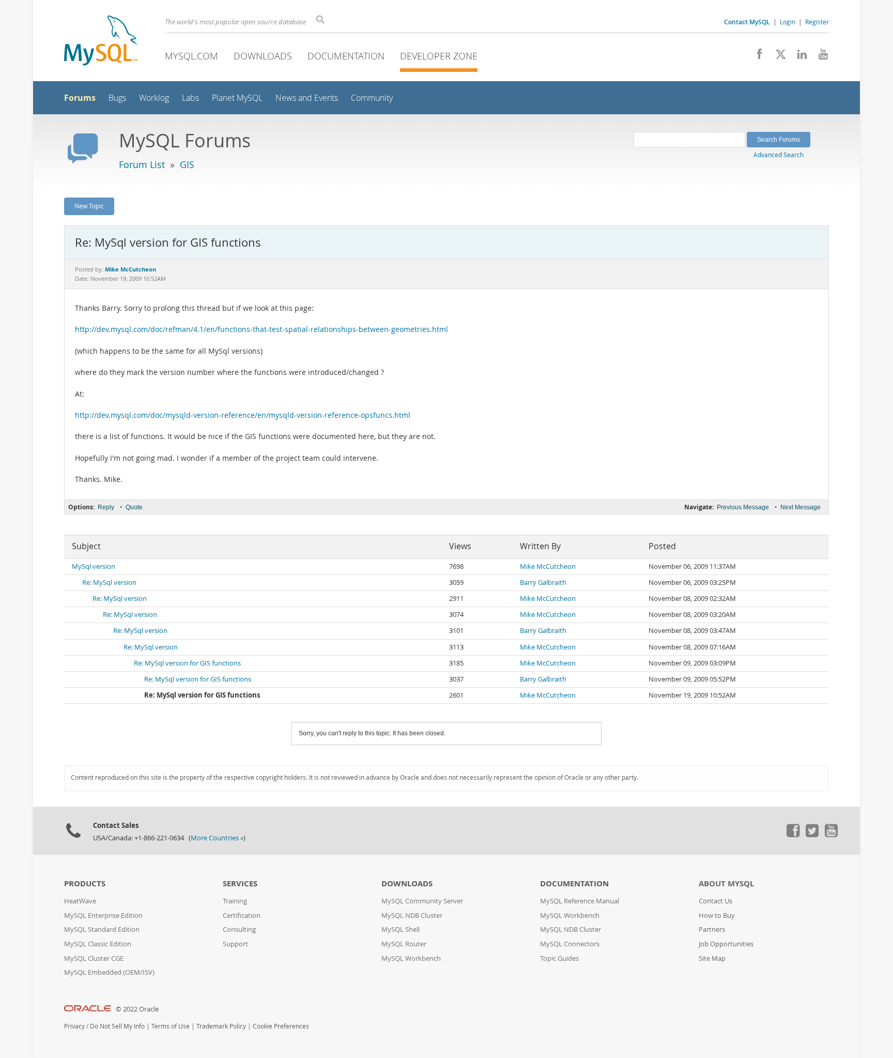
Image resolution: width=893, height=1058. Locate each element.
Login (787, 22)
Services (240, 883)
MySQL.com (191, 56)
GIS (187, 164)
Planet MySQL (237, 98)
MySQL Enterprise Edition (103, 915)
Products (84, 883)
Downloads (263, 56)
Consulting (239, 929)
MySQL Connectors (569, 944)
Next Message (800, 507)
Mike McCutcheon (548, 566)
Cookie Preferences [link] (281, 1026)
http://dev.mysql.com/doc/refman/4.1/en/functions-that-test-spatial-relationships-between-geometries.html (261, 329)
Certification (241, 915)
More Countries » (217, 838)
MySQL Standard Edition (102, 929)
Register (817, 22)
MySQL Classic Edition (97, 944)
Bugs (117, 98)
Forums (80, 97)
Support (235, 944)
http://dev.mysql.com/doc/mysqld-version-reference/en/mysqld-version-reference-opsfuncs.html (242, 415)
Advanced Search (778, 154)
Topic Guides (559, 958)
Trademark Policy (221, 1026)
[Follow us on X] (777, 57)
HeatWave (80, 901)
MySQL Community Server (422, 901)
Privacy (74, 1026)
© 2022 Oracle (137, 1009)
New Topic (89, 206)
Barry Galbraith (543, 582)
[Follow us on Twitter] (812, 834)
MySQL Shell (400, 929)
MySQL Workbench (411, 958)
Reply (106, 507)
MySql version (93, 566)
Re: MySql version (109, 582)
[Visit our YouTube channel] (819, 57)
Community (372, 98)
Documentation (345, 56)
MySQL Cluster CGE (94, 958)
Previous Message (743, 507)
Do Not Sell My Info (117, 1026)
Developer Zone (439, 56)
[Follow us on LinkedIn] (798, 57)
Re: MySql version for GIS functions (187, 663)
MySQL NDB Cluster (411, 915)
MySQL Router (403, 944)
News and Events (306, 98)
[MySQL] (101, 41)
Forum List (142, 164)
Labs (190, 98)
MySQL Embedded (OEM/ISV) (109, 972)
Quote (134, 507)
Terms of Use (170, 1026)
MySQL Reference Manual (579, 901)
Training (235, 901)
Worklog (154, 98)
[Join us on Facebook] (755, 57)
